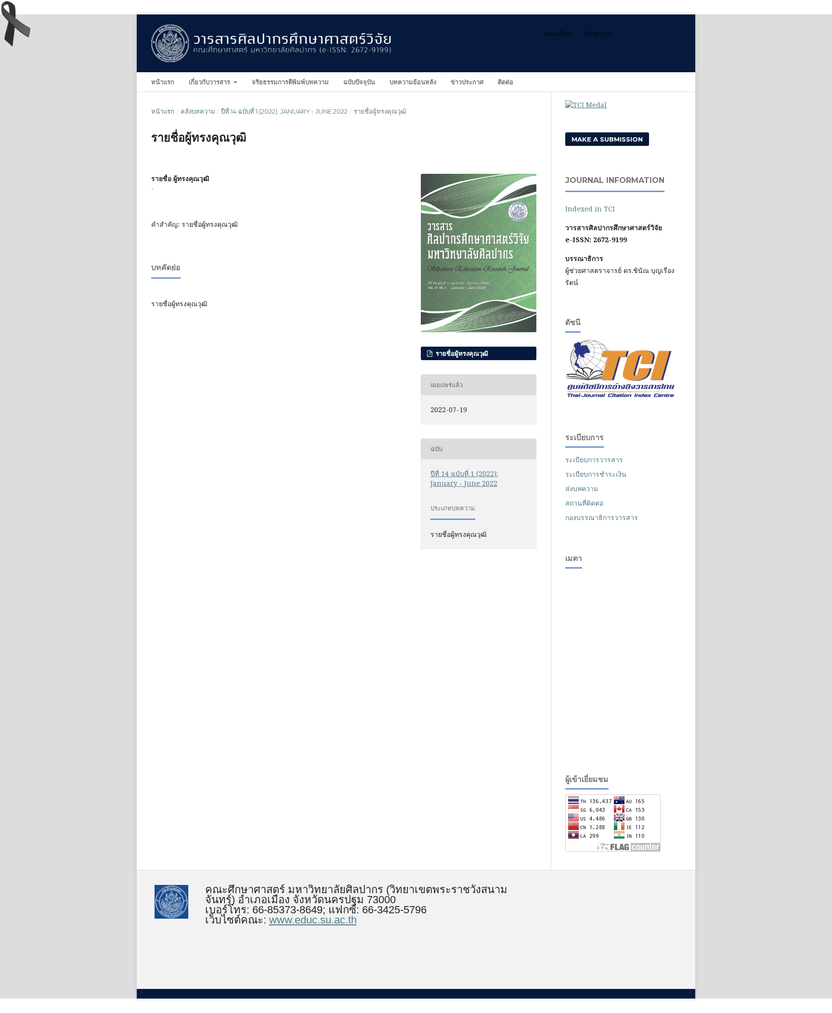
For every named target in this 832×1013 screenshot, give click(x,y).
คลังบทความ (198, 111)
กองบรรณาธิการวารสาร (601, 517)
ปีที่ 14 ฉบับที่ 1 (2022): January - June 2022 (284, 111)
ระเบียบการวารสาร (594, 459)
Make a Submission (607, 139)
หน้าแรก (162, 82)
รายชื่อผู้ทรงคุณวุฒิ (461, 353)
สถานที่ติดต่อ (584, 502)
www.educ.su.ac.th (313, 920)
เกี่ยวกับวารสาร (210, 82)
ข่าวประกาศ (467, 82)
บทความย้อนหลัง (413, 82)
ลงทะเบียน (558, 34)
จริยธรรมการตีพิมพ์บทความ (290, 82)
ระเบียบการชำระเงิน (595, 474)
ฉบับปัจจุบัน (359, 82)
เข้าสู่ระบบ (597, 34)
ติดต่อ (505, 82)
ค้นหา (664, 81)
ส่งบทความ (581, 488)
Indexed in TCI (590, 208)
